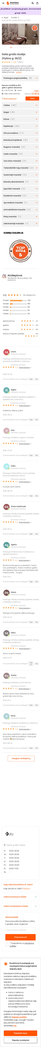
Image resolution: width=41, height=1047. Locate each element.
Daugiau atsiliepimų (21, 758)
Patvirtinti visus (20, 1033)
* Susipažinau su (22, 944)
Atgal (6, 17)
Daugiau (19, 72)
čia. (15, 1025)
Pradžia (14, 17)
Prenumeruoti (20, 937)
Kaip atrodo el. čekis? (18, 886)
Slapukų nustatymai (20, 1040)
